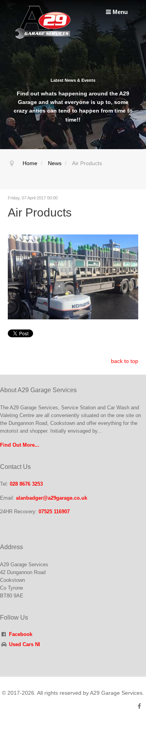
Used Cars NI (24, 644)
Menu (119, 12)
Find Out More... (19, 445)
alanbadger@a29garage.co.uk (51, 498)
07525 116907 (54, 511)
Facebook (20, 634)
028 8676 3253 (26, 484)
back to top (124, 361)
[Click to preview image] (73, 276)
